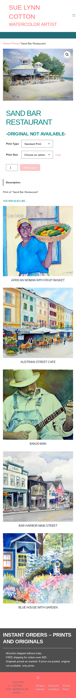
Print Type (12, 143)
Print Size (12, 154)
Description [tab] (13, 182)
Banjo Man (38, 443)
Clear (58, 155)
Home (6, 43)
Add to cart (30, 167)
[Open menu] (74, 15)
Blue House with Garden (38, 607)
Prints (15, 43)
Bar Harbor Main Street (38, 525)
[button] (67, 54)
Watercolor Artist (33, 24)
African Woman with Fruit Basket (38, 280)
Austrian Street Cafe (38, 362)
